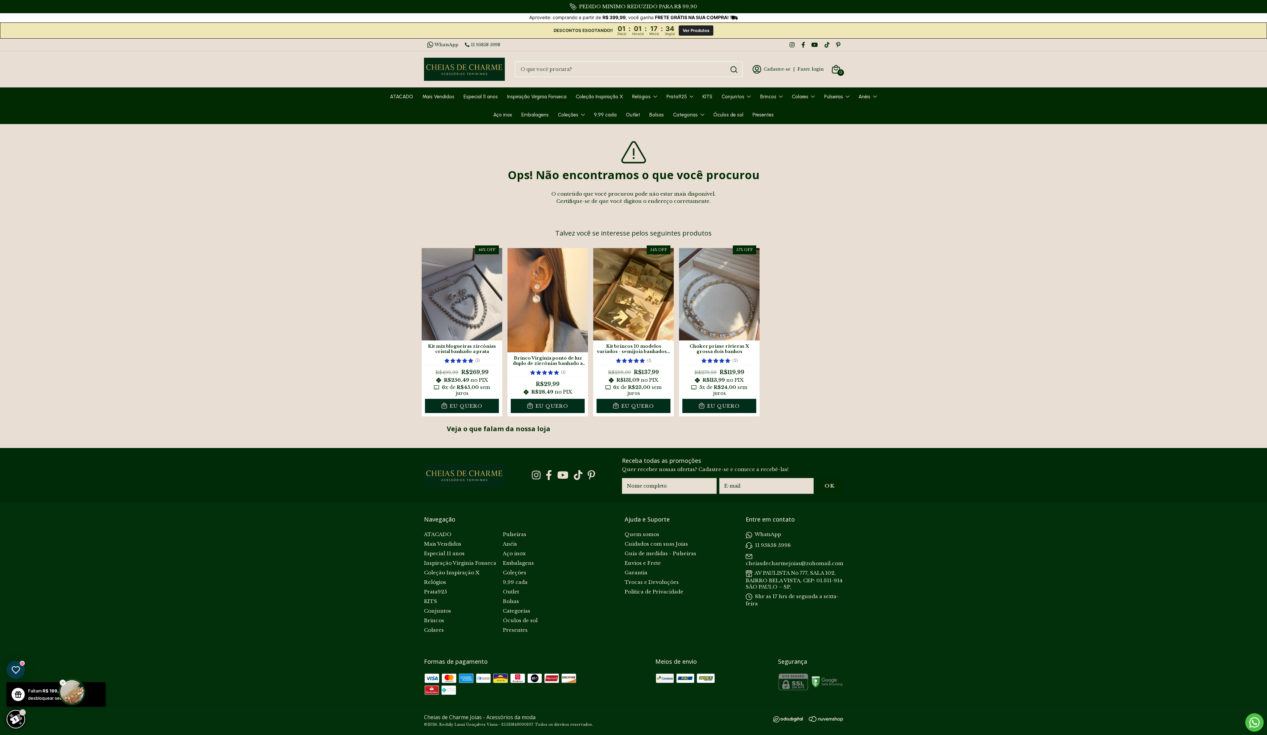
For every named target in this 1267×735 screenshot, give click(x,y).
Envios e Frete (643, 563)
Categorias (685, 115)
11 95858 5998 (485, 45)
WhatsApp (446, 45)
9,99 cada (605, 115)
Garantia (636, 572)
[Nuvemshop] (826, 720)
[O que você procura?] (734, 70)
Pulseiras (833, 97)
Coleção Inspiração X (599, 97)
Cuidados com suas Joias (656, 544)
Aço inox (502, 115)
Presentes (763, 115)
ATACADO (401, 97)
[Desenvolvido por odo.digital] (791, 720)
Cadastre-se (777, 69)
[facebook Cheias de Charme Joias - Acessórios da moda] (803, 44)
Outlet (633, 115)
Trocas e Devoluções (652, 582)
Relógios (641, 97)
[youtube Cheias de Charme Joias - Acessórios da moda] (814, 44)
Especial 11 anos (481, 97)
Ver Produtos (696, 30)
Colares (800, 97)
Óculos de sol (728, 115)
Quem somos (642, 534)
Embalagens (535, 115)
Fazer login (810, 69)
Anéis (864, 97)
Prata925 (676, 97)
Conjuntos (733, 97)
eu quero (465, 406)
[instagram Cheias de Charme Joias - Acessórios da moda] (792, 44)
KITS (707, 97)
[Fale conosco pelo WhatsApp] (1254, 722)
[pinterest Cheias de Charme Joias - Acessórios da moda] (838, 44)
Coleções (568, 115)
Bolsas (656, 115)
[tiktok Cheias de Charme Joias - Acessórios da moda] (827, 44)
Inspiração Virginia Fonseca (537, 97)
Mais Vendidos (438, 97)
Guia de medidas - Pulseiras (660, 553)
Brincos (768, 97)
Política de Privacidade (654, 592)
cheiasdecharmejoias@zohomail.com (794, 563)
